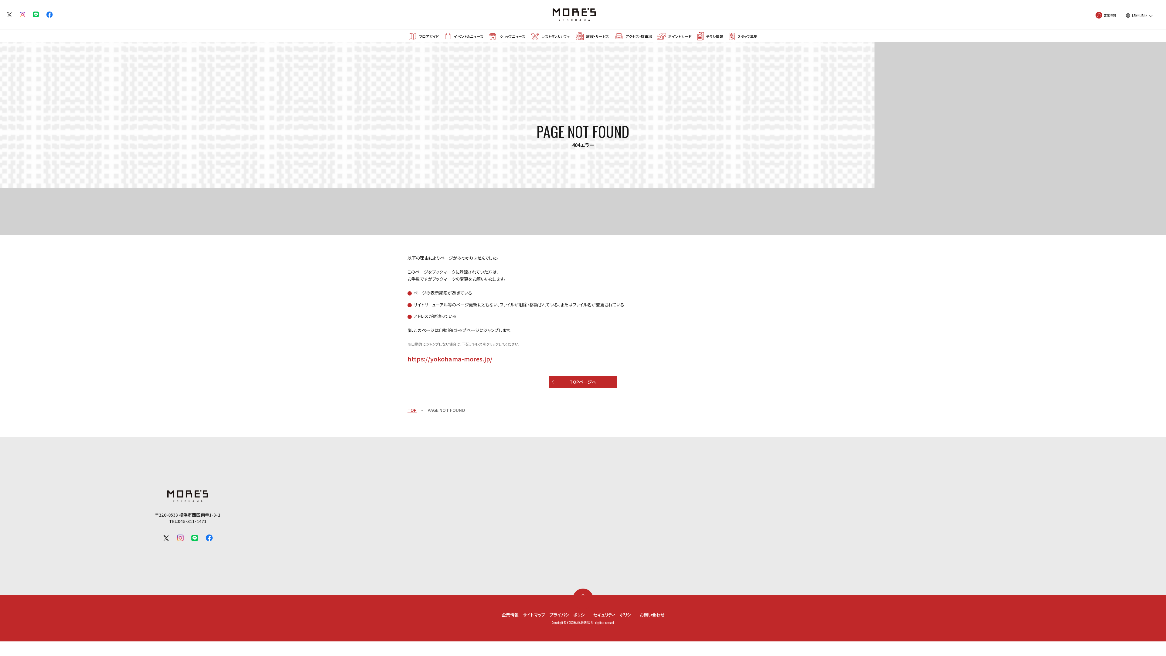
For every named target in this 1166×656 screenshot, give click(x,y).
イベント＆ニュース (468, 36)
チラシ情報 (714, 36)
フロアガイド (429, 36)
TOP (412, 410)
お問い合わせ (652, 614)
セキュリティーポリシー (614, 614)
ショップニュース (512, 36)
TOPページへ (583, 382)
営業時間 (1110, 15)
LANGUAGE (1139, 15)
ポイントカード (679, 36)
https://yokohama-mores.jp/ (450, 358)
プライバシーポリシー (569, 614)
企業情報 (510, 614)
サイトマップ (534, 614)
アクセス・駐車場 (639, 36)
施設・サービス (597, 36)
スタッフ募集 (747, 36)
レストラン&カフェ (555, 36)
